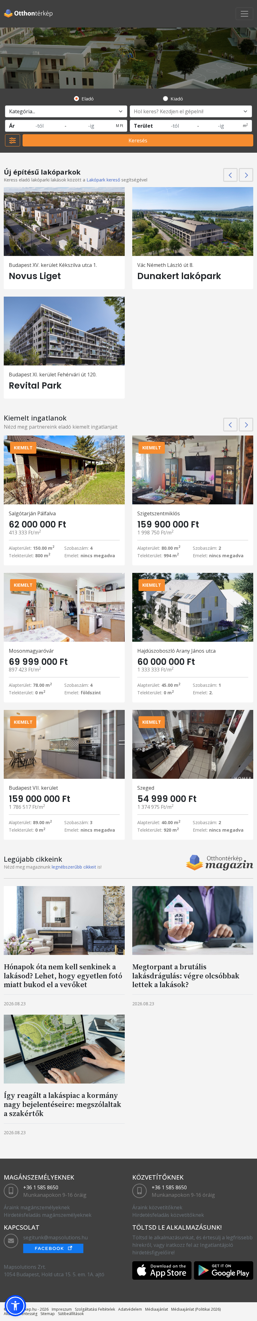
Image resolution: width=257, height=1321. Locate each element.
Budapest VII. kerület (33, 787)
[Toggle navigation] (244, 14)
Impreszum (62, 1309)
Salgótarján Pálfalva (32, 513)
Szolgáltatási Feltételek (95, 1309)
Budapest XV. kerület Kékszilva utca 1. (53, 265)
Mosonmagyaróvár (31, 650)
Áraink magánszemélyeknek (37, 1207)
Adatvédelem (130, 1309)
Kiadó (176, 98)
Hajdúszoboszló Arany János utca (176, 650)
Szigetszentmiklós (158, 513)
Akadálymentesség (20, 1313)
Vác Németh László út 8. (165, 265)
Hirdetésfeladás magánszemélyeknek (48, 1214)
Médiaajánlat (156, 1309)
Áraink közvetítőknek (157, 1207)
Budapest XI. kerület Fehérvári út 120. (53, 374)
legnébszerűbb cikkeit (74, 867)
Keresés (137, 140)
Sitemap (47, 1313)
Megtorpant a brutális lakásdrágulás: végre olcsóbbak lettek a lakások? (185, 975)
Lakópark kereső (103, 180)
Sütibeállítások (71, 1313)
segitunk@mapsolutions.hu (55, 1237)
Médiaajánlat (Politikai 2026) (196, 1309)
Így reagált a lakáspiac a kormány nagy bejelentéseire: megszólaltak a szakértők (62, 1104)
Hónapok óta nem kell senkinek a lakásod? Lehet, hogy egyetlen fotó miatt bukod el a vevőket (63, 975)
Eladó (87, 98)
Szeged (145, 787)
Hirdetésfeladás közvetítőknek (168, 1214)
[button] (15, 1306)
